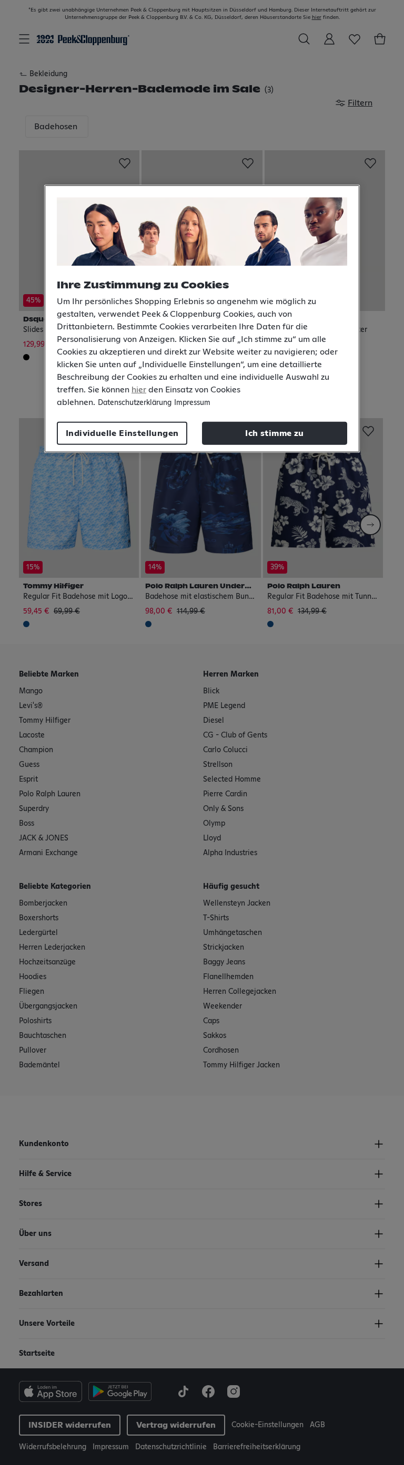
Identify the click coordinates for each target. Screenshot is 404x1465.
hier (139, 389)
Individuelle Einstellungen (122, 433)
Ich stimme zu (274, 433)
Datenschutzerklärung (134, 402)
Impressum (192, 402)
